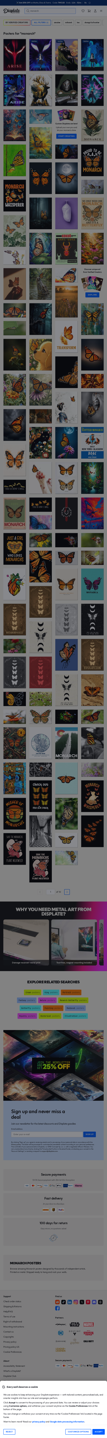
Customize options (78, 1432)
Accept (99, 1432)
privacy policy (38, 1421)
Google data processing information (67, 1421)
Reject (9, 1432)
